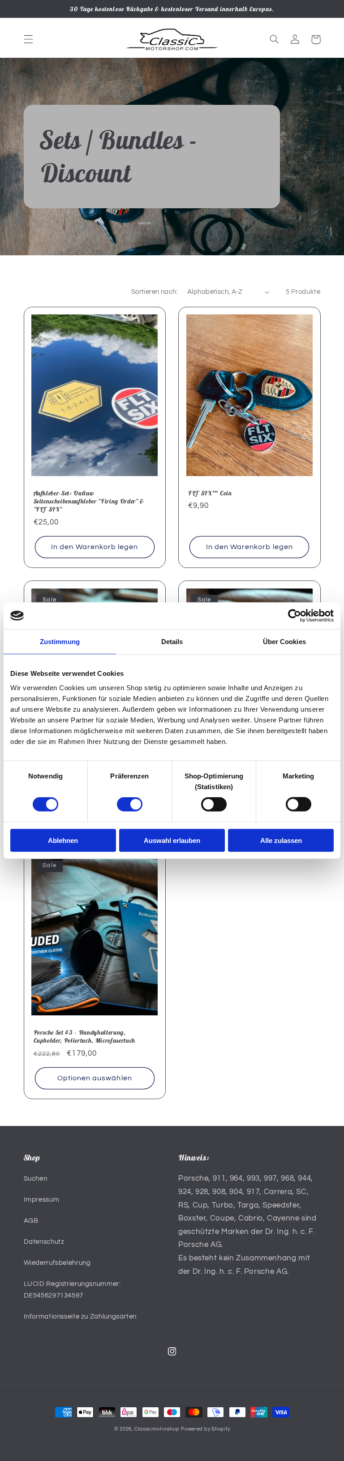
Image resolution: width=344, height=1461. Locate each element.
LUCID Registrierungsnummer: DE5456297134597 (72, 1290)
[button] (28, 39)
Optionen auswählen (94, 1078)
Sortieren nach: (154, 291)
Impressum (42, 1199)
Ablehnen (63, 840)
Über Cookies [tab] (284, 641)
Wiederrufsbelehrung (57, 1262)
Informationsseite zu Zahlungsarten (80, 1316)
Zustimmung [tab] (60, 641)
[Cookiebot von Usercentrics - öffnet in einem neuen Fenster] (294, 616)
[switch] (129, 804)
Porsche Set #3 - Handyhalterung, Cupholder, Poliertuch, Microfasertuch (84, 1036)
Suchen (35, 1178)
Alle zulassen (281, 840)
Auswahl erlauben (172, 840)
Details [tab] (172, 641)
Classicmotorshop (157, 1429)
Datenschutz (44, 1241)
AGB (31, 1220)
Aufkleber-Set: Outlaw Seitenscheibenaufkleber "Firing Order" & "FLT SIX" (89, 501)
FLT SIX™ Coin (210, 493)
